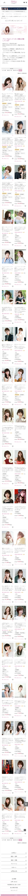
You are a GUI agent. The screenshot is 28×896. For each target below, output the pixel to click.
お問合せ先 (14, 871)
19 (16, 594)
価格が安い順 (9, 70)
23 (16, 393)
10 (3, 785)
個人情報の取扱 (14, 887)
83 (3, 747)
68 (16, 822)
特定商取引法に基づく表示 (14, 884)
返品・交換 (14, 860)
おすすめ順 (4, 70)
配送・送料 (14, 856)
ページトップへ (25, 830)
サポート (14, 867)
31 (16, 783)
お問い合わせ (14, 881)
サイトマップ (14, 890)
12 (3, 594)
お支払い (14, 852)
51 (3, 822)
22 (3, 668)
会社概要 (14, 878)
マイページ (14, 863)
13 (16, 746)
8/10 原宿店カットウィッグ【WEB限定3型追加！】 (14, 11)
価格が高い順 (15, 70)
